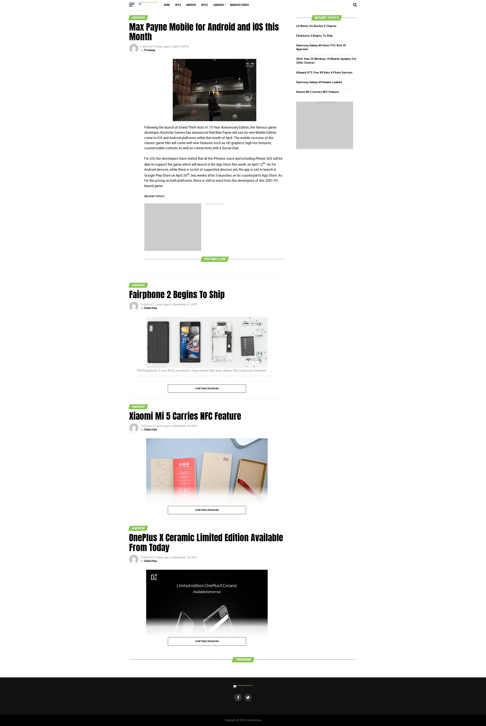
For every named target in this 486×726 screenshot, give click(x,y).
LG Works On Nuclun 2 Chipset (316, 26)
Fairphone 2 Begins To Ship (314, 35)
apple (204, 5)
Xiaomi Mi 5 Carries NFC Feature (317, 92)
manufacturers (239, 5)
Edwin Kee (150, 308)
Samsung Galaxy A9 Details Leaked (319, 82)
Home (167, 5)
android (191, 5)
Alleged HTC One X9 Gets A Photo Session (324, 72)
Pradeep (149, 50)
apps (178, 5)
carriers (218, 5)
